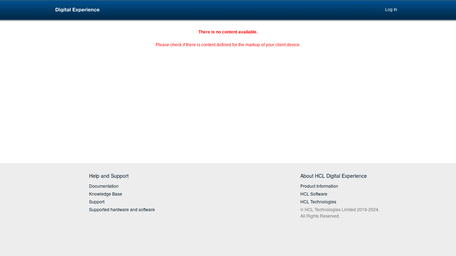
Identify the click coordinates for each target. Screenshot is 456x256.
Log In (391, 9)
